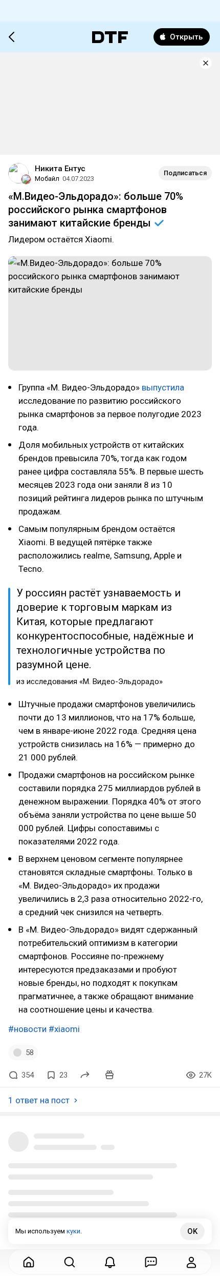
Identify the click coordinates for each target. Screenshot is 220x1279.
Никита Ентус (60, 168)
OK (192, 1231)
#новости (27, 1029)
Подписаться (185, 173)
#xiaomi (64, 1029)
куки (73, 1231)
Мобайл (47, 178)
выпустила (163, 387)
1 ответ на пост (39, 1100)
